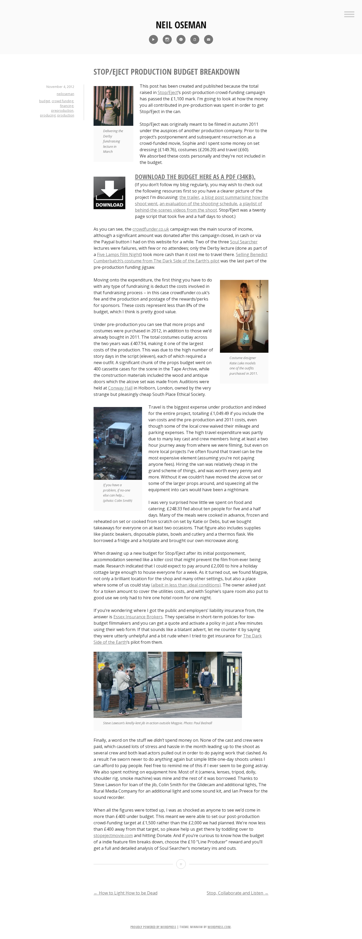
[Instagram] (167, 39)
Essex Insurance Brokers (138, 617)
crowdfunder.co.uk (151, 229)
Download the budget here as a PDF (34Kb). (195, 176)
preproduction (62, 110)
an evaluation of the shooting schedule (198, 204)
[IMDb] (181, 39)
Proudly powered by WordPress (153, 927)
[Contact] (208, 39)
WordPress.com (219, 927)
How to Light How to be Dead (125, 893)
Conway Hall (120, 388)
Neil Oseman (181, 24)
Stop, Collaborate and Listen (237, 893)
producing (48, 115)
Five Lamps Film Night (118, 254)
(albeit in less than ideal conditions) (186, 585)
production (65, 115)
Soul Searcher (244, 242)
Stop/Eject (168, 92)
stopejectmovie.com (113, 835)
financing (66, 106)
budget (44, 101)
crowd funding (62, 101)
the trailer (189, 197)
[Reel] (153, 39)
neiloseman (65, 94)
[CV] (194, 39)
